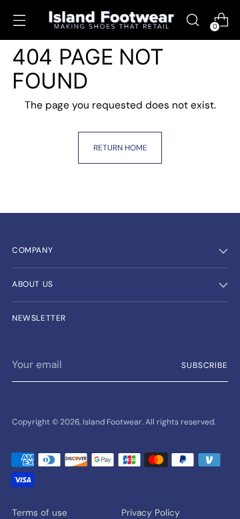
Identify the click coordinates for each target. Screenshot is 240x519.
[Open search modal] (192, 20)
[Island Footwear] (111, 20)
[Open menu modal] (19, 20)
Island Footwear (112, 422)
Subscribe (204, 365)
